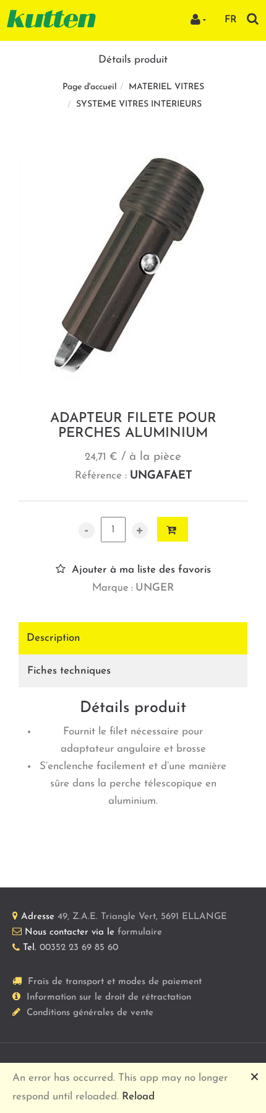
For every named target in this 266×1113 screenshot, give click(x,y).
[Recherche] (253, 19)
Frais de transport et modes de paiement (115, 982)
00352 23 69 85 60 (79, 947)
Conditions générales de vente (90, 1013)
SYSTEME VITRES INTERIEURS (139, 104)
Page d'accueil (89, 87)
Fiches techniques (69, 671)
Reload (138, 1096)
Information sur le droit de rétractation (109, 997)
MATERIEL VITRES (166, 87)
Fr (231, 20)
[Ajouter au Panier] (172, 529)
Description (53, 638)
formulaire (140, 932)
